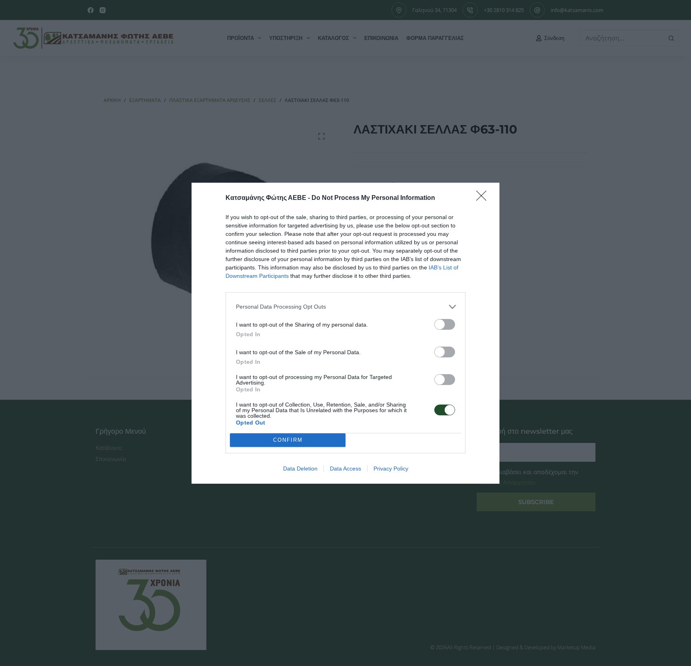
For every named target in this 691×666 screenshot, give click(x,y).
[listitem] (345, 307)
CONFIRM (288, 440)
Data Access (345, 468)
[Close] (483, 198)
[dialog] (345, 333)
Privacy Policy (390, 468)
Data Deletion (300, 468)
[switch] (444, 324)
